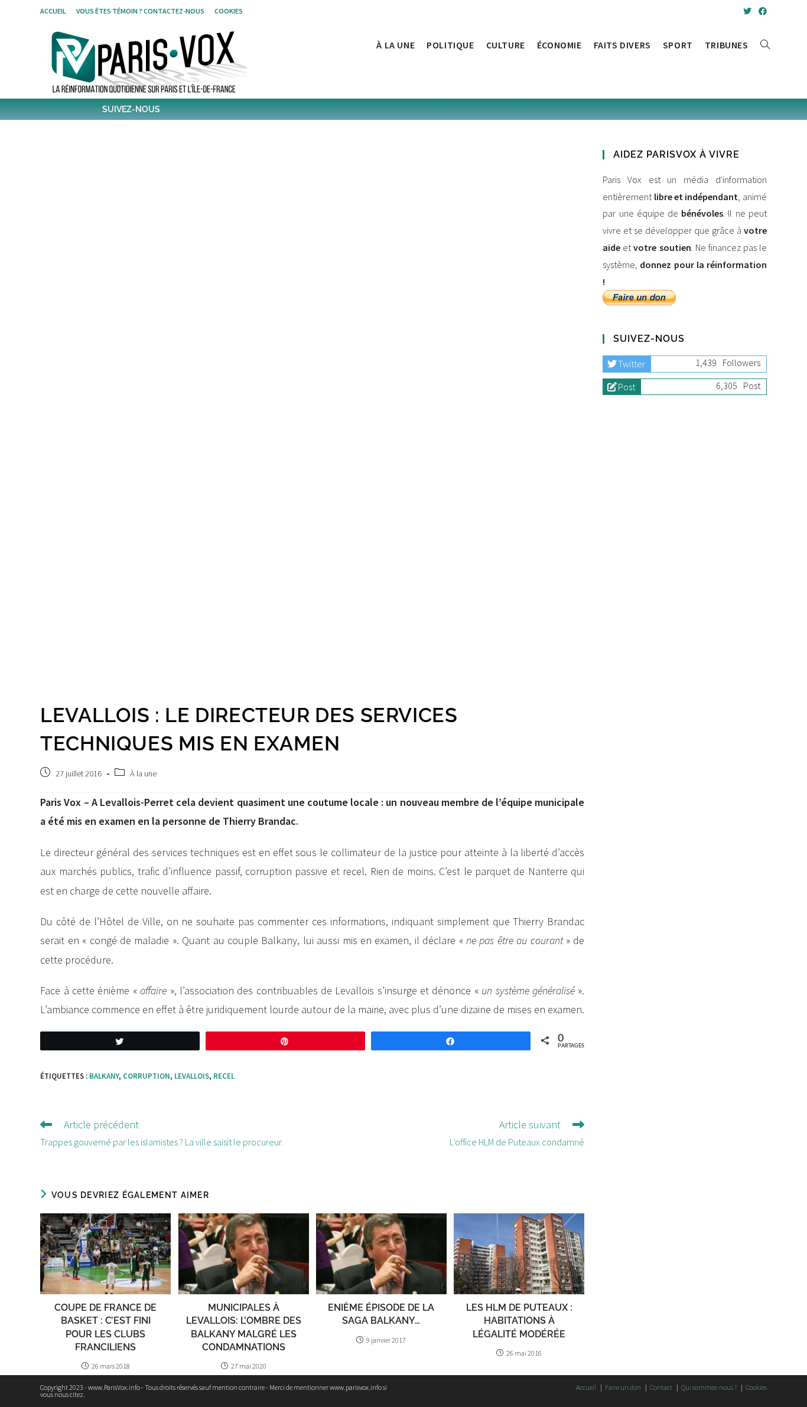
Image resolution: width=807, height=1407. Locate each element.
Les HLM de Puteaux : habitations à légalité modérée (519, 1321)
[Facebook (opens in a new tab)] (761, 11)
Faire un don (623, 1387)
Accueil (53, 10)
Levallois (191, 1076)
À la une (143, 773)
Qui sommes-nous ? (709, 1387)
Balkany (104, 1076)
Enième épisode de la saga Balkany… (381, 1314)
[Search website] (765, 45)
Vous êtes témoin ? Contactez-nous (140, 10)
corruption (146, 1076)
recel (224, 1076)
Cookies (228, 10)
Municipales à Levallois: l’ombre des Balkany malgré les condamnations (243, 1327)
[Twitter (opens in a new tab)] (747, 11)
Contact (661, 1387)
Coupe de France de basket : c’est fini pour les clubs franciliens (105, 1327)
